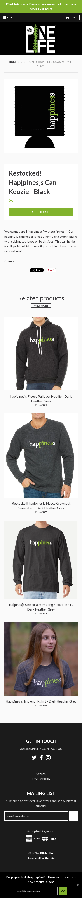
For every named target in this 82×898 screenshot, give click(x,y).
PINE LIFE (47, 853)
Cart (73, 17)
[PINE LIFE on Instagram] (48, 757)
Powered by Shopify (41, 858)
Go (63, 891)
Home (13, 61)
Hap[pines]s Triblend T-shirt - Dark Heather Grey (41, 701)
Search (41, 774)
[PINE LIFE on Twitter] (34, 757)
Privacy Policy (41, 778)
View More (41, 305)
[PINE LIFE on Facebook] (41, 757)
